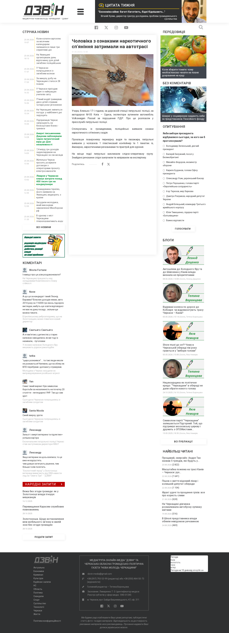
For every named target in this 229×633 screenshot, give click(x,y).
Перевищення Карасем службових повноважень (43, 508)
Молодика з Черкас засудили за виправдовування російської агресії (41, 371)
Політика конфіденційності (47, 621)
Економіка (38, 571)
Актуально (39, 567)
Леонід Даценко (193, 279)
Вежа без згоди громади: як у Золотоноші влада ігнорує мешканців (40, 494)
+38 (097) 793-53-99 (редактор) (103, 578)
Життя (36, 614)
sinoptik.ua (198, 570)
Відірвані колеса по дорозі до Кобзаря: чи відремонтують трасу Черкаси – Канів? (183, 309)
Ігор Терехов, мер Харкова (179, 191)
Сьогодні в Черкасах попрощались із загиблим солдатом (41, 400)
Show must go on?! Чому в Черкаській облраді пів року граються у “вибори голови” (180, 347)
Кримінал (38, 575)
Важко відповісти (175, 220)
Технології (38, 607)
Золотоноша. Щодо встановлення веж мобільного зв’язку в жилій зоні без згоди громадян (43, 521)
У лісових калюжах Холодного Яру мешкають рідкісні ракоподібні (40, 346)
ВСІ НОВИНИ (43, 227)
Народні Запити (40, 484)
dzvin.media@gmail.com (100, 574)
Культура (38, 578)
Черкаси (37, 610)
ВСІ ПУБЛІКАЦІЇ (183, 441)
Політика (38, 592)
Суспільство (39, 603)
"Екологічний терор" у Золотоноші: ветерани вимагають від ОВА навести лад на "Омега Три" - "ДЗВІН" (42, 473)
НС (34, 585)
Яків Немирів (192, 355)
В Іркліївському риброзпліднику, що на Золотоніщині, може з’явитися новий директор (42, 319)
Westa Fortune (38, 270)
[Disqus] (112, 208)
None (32, 291)
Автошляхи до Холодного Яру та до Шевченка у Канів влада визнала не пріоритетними (182, 272)
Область (37, 589)
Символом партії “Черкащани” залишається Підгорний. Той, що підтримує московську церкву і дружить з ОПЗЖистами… (182, 425)
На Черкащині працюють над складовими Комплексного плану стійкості (40, 281)
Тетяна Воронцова (194, 317)
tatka (32, 355)
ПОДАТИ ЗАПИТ (44, 537)
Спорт (36, 600)
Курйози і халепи (42, 582)
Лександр (35, 429)
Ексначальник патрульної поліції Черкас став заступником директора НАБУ (43, 442)
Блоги (182, 279)
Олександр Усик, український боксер (185, 178)
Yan (31, 381)
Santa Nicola (36, 410)
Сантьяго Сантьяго (41, 329)
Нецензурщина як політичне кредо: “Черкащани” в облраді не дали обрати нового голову (183, 385)
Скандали (38, 596)
